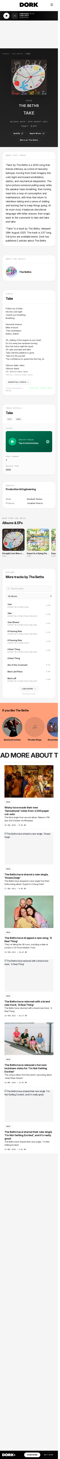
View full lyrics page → (40, 389)
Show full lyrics (17, 382)
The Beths (17, 54)
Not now (48, 1455)
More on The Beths (29, 140)
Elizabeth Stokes (34, 499)
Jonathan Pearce (35, 503)
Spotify (16, 133)
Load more (27, 689)
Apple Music (36, 133)
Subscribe (32, 1455)
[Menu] (52, 4)
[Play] (6, 16)
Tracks (5, 54)
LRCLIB (8, 390)
